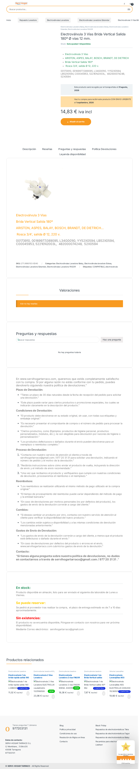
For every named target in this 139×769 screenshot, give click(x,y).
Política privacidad (68, 729)
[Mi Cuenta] (125, 3)
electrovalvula (111, 266)
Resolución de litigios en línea (72, 737)
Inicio (8, 20)
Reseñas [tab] (47, 149)
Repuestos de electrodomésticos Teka (112, 729)
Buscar (128, 9)
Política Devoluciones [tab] (104, 149)
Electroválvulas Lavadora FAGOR (80, 29)
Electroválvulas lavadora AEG (44, 671)
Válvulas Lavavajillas (116, 671)
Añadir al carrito (77, 121)
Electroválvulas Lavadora (58, 20)
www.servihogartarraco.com (38, 379)
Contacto (64, 741)
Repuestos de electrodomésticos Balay (112, 737)
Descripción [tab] (29, 149)
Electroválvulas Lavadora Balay (72, 27)
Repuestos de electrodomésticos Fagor (113, 733)
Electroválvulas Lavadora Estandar (94, 20)
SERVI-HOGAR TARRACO (19, 766)
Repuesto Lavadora (28, 20)
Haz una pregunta (112, 339)
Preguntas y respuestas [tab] (72, 149)
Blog (61, 725)
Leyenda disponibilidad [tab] (72, 154)
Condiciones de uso (68, 733)
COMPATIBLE (99, 266)
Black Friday (101, 725)
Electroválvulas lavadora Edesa (97, 27)
